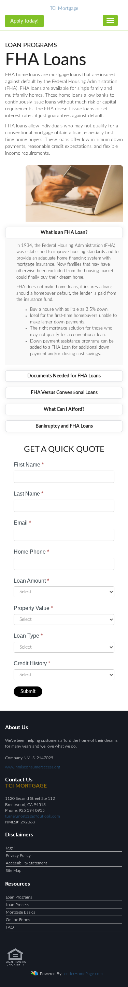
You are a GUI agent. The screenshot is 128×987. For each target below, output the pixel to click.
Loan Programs (19, 897)
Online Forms (18, 920)
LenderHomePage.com (82, 973)
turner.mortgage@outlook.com (32, 816)
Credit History (32, 663)
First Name (29, 465)
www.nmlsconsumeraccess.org (32, 767)
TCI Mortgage (64, 8)
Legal (10, 848)
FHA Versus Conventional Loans (64, 392)
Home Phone (31, 552)
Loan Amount (31, 581)
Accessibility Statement (26, 863)
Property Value (33, 608)
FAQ (10, 927)
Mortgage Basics (20, 912)
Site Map (14, 870)
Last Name (28, 494)
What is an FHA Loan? (64, 232)
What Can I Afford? (64, 409)
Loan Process (17, 905)
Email (22, 523)
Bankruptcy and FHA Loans (64, 426)
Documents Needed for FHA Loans (64, 376)
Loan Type (28, 636)
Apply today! (24, 21)
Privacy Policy (18, 855)
